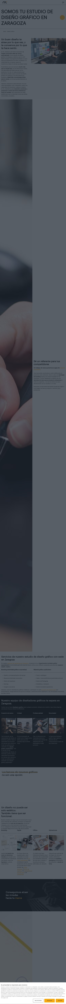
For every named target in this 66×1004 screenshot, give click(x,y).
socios (10, 986)
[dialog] (33, 993)
